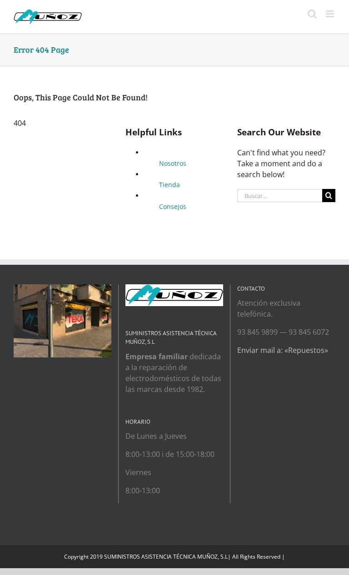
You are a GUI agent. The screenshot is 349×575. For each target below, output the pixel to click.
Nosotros (172, 163)
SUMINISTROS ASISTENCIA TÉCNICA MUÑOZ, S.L (166, 556)
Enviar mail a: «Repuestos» (282, 350)
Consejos (172, 206)
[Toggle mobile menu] (330, 14)
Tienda (169, 184)
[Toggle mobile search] (312, 14)
